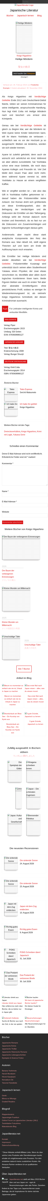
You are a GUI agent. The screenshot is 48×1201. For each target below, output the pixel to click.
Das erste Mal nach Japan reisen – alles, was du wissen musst (35, 699)
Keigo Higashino (28, 431)
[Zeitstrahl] (6, 1018)
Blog (39, 15)
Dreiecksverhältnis (12, 431)
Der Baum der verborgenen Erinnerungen (8, 574)
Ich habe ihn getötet (28, 404)
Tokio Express (26, 389)
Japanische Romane (10, 1043)
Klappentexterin (8, 1114)
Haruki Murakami (8, 1074)
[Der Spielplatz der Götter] (15, 771)
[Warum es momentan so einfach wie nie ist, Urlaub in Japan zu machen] (12, 691)
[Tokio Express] (11, 395)
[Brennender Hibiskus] (33, 825)
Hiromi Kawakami (9, 1077)
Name (5, 491)
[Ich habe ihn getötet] (11, 409)
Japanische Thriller (9, 1049)
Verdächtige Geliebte (31, 125)
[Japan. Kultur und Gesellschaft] (15, 825)
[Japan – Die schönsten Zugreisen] (33, 798)
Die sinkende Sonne (29, 860)
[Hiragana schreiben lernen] (33, 771)
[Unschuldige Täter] (11, 647)
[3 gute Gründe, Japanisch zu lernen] (35, 716)
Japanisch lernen (25, 15)
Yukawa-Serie (19, 435)
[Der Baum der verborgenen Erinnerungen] (21, 547)
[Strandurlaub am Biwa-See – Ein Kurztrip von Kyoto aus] (12, 719)
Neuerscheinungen (32, 1021)
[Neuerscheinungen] (33, 1018)
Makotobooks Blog (9, 1126)
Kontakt (5, 1139)
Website (5, 512)
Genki (4, 1096)
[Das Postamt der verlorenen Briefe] (11, 978)
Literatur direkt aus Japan (12, 1003)
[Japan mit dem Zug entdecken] (11, 909)
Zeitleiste (15, 1018)
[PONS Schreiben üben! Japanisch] (11, 955)
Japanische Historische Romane (14, 1052)
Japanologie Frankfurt (10, 1117)
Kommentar (7, 463)
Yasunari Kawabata (9, 1083)
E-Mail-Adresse (9, 502)
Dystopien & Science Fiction (13, 1058)
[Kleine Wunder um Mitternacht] (16, 599)
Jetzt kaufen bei (24, 73)
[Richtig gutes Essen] (11, 932)
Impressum (6, 1142)
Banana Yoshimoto (9, 1071)
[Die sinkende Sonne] (11, 863)
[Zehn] (18, 798)
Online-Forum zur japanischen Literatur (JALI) (20, 1120)
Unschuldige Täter (32, 645)
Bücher (10, 15)
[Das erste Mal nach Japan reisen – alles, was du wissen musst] (35, 691)
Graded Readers (8, 1102)
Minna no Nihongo (9, 1098)
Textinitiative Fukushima (11, 1123)
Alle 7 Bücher (24, 669)
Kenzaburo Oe (7, 1080)
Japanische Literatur (24, 10)
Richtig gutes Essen (28, 929)
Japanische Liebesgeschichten (14, 1055)
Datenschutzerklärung (10, 1145)
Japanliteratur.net (16, 1179)
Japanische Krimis (9, 1046)
